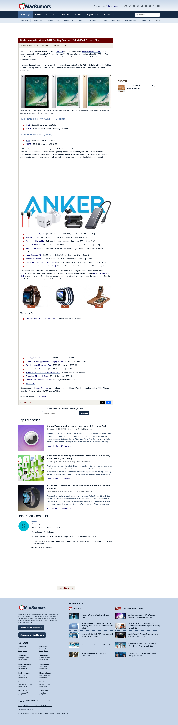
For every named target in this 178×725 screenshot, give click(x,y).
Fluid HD (52, 713)
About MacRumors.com (31, 628)
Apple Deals (41, 396)
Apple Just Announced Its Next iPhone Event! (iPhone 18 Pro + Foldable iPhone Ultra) (97, 625)
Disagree (48, 547)
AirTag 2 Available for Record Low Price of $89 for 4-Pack (76, 426)
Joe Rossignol (44, 655)
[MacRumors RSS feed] (154, 6)
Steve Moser (22, 690)
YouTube (77, 608)
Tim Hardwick (44, 664)
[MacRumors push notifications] (150, 6)
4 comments (26, 402)
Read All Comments (65, 588)
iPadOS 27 (94, 21)
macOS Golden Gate (112, 21)
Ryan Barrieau (44, 682)
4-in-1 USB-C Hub (33, 245)
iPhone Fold (68, 21)
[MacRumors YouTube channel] (146, 6)
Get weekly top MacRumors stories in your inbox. (65, 409)
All (158, 21)
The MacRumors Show (132, 608)
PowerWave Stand (33, 258)
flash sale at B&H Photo (91, 51)
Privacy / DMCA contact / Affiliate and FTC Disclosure (35, 706)
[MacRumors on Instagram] (129, 6)
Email (20, 651)
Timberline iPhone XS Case (37, 376)
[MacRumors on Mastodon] (141, 6)
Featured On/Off (24, 713)
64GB (28, 125)
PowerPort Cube (32, 237)
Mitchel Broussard (60, 46)
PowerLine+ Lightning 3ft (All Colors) (41, 262)
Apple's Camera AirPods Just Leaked (96, 645)
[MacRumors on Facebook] (134, 6)
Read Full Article (53, 446)
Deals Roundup (41, 388)
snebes (34, 522)
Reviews (78, 14)
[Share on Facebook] (108, 402)
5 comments (65, 479)
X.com (25, 651)
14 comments (66, 446)
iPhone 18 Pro (53, 21)
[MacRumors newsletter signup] (158, 6)
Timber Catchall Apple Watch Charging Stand (44, 361)
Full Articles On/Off (37, 713)
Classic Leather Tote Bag (36, 369)
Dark (66, 713)
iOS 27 (81, 21)
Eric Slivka (43, 646)
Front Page (25, 14)
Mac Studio (37, 21)
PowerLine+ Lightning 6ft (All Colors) (41, 266)
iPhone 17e (146, 21)
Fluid (46, 713)
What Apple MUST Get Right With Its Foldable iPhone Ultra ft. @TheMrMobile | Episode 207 (144, 625)
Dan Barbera (22, 682)
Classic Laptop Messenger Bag (38, 365)
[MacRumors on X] (138, 6)
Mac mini (24, 21)
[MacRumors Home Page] (34, 6)
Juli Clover (22, 655)
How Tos (65, 14)
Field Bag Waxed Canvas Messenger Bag (43, 372)
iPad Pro (59, 51)
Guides (54, 14)
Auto (58, 713)
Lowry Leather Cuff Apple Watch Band (41, 318)
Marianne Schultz (45, 673)
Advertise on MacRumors (32, 635)
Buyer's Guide (93, 14)
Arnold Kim (22, 646)
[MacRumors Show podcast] (125, 6)
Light (62, 713)
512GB (28, 128)
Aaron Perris (43, 690)
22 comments (66, 508)
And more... (30, 383)
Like (43, 547)
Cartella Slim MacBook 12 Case (39, 380)
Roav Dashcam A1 (33, 255)
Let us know (113, 6)
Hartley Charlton (24, 673)
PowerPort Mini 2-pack (35, 234)
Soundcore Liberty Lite (35, 241)
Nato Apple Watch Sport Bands (38, 358)
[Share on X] (102, 402)
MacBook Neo (130, 21)
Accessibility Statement (25, 709)
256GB (28, 144)
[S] (23, 531)
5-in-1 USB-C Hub (33, 248)
